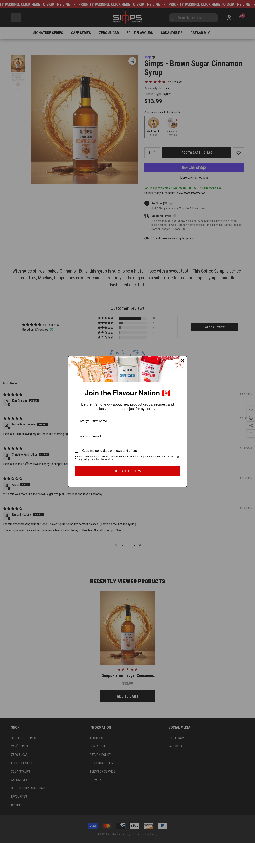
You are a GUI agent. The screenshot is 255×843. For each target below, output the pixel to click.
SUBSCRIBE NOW (127, 471)
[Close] (182, 360)
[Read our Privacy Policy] (178, 456)
